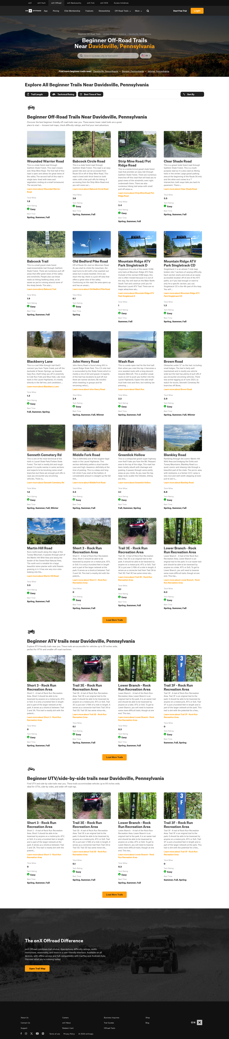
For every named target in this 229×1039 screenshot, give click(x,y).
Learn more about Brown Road (183, 374)
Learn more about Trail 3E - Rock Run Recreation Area (137, 564)
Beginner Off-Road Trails (89, 34)
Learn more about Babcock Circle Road (92, 177)
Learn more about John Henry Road (92, 374)
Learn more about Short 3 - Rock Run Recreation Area (92, 564)
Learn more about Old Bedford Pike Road (92, 277)
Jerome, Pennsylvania (158, 71)
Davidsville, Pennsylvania (105, 71)
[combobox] (110, 55)
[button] (37, 94)
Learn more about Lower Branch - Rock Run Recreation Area (183, 564)
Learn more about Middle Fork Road (92, 467)
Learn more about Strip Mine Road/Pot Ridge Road (137, 177)
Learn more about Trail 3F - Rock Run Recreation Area (183, 701)
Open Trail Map (37, 968)
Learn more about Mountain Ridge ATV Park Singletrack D (137, 277)
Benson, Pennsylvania (133, 71)
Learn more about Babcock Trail (46, 277)
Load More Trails (114, 620)
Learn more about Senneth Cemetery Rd (46, 467)
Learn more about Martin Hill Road (46, 564)
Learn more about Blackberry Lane (46, 374)
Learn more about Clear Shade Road (183, 177)
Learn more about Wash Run (137, 374)
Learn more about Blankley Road (183, 467)
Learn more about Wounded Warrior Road (46, 177)
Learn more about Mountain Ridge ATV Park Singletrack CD (183, 277)
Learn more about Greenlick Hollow (137, 467)
